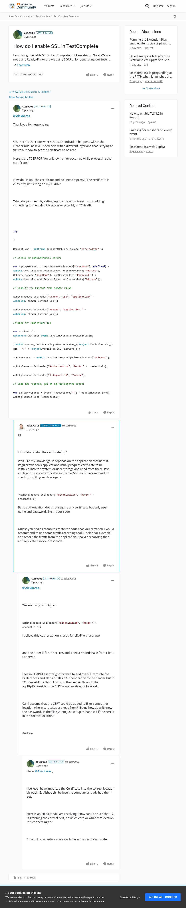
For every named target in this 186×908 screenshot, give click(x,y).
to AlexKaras (68, 578)
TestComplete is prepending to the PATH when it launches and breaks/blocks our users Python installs (151, 75)
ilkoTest (148, 48)
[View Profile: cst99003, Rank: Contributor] (17, 34)
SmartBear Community (20, 16)
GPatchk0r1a (156, 138)
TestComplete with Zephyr (147, 147)
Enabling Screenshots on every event (151, 132)
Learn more (98, 901)
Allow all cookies (163, 897)
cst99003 (29, 33)
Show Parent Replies (21, 97)
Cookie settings (130, 897)
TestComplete (43, 16)
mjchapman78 (154, 81)
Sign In (171, 6)
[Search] (147, 6)
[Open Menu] (174, 16)
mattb (149, 151)
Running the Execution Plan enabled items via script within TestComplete (150, 41)
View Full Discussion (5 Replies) (31, 91)
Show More (24, 65)
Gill (146, 64)
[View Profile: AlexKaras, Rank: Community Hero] (21, 427)
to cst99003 (69, 425)
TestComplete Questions (66, 16)
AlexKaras (23, 116)
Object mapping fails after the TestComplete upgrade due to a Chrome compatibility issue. (150, 58)
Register (158, 6)
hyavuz (151, 122)
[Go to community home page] (22, 6)
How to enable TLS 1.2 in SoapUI (146, 115)
